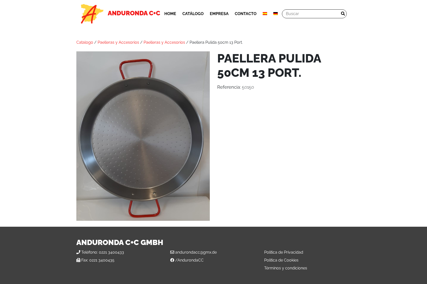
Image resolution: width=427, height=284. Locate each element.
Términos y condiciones (285, 268)
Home (170, 13)
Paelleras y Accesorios (118, 42)
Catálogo (193, 13)
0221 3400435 (101, 260)
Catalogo (84, 42)
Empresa (219, 13)
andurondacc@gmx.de (196, 252)
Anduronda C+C (134, 13)
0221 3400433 (111, 252)
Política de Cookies (281, 260)
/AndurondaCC (189, 260)
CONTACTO (245, 13)
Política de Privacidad (283, 252)
